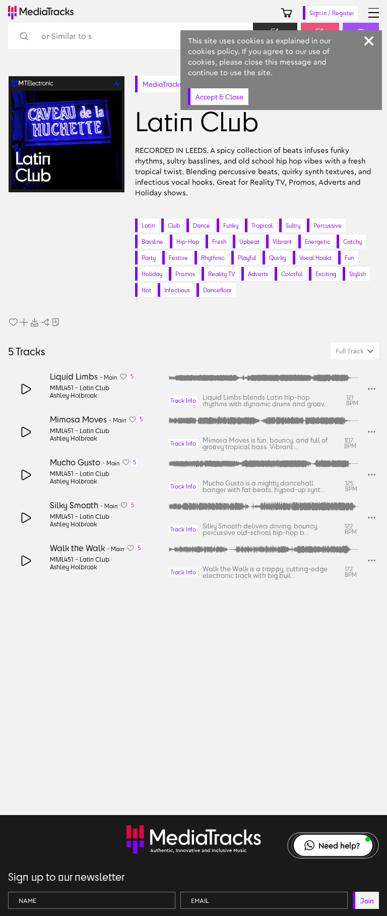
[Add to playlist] (24, 322)
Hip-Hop (187, 241)
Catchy (352, 241)
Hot (146, 290)
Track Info (183, 400)
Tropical (262, 225)
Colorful (291, 274)
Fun (349, 257)
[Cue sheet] (55, 322)
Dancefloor (217, 290)
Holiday (152, 274)
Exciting (325, 274)
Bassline (152, 241)
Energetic (317, 241)
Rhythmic (213, 257)
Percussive (327, 225)
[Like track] (13, 322)
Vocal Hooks (315, 257)
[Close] (368, 40)
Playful (247, 257)
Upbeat (249, 241)
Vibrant (282, 241)
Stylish (357, 274)
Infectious (177, 290)
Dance (201, 225)
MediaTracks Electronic (179, 84)
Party (149, 257)
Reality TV (221, 274)
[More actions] (371, 389)
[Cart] (286, 13)
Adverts (258, 274)
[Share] (45, 322)
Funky (230, 225)
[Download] (34, 322)
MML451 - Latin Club (79, 388)
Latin (148, 225)
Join (367, 900)
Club (174, 225)
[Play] (26, 389)
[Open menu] (373, 13)
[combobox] (355, 351)
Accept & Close (219, 96)
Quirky (277, 257)
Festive (178, 257)
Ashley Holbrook (73, 395)
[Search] (23, 36)
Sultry (293, 225)
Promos (185, 274)
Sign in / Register (331, 13)
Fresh (219, 241)
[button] (333, 845)
